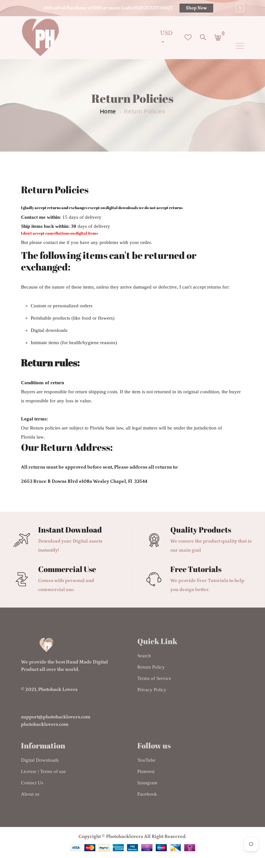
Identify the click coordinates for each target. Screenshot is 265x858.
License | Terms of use (43, 771)
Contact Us (32, 782)
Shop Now (196, 8)
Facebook (147, 794)
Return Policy (151, 667)
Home (108, 111)
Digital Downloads (40, 760)
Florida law (32, 437)
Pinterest (145, 771)
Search (144, 655)
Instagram (147, 782)
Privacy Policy (151, 689)
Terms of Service (154, 678)
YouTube (146, 760)
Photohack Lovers (58, 689)
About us (30, 794)
